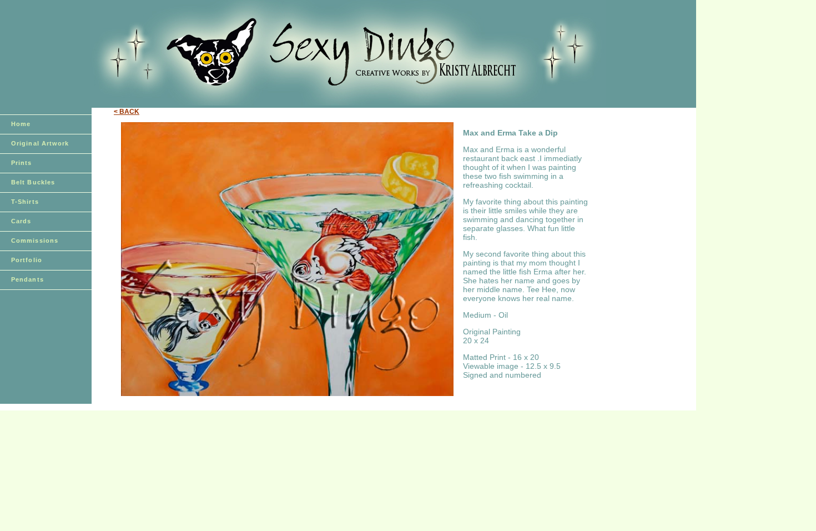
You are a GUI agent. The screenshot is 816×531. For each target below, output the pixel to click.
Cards (21, 221)
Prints (21, 162)
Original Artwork (40, 143)
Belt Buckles (33, 182)
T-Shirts (25, 201)
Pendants (27, 279)
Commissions (34, 240)
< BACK (126, 112)
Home (21, 124)
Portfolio (26, 260)
